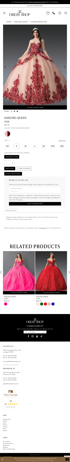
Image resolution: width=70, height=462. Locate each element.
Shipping (5, 447)
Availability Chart (12, 157)
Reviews (5, 425)
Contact (5, 427)
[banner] (19, 13)
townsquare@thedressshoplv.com (12, 361)
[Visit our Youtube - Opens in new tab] (37, 336)
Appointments (6, 419)
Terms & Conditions (8, 443)
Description (11, 211)
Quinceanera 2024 (39, 22)
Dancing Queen (21, 22)
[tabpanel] (35, 67)
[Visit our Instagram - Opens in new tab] (33, 336)
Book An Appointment (13, 174)
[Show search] (66, 13)
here (52, 460)
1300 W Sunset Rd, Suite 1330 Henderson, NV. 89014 (11, 373)
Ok (67, 459)
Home (8, 22)
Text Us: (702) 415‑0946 (10, 358)
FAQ (4, 428)
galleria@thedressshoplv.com (10, 384)
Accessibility (6, 445)
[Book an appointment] (48, 13)
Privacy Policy (6, 441)
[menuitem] (4, 13)
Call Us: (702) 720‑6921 (9, 378)
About (4, 423)
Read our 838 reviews (11, 406)
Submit (44, 332)
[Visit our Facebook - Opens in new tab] (28, 336)
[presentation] (19, 272)
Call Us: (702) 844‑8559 (10, 356)
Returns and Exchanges (9, 449)
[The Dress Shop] (35, 320)
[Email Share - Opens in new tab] (17, 111)
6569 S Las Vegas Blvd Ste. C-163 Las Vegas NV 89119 (12, 351)
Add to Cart (10, 168)
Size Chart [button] (62, 140)
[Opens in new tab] (10, 393)
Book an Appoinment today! (37, 2)
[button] (4, 13)
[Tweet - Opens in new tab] (11, 111)
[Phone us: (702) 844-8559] (54, 13)
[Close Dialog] (2, 459)
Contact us (43, 228)
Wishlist (5, 421)
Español (5, 430)
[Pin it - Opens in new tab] (14, 111)
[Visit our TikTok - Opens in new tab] (41, 336)
